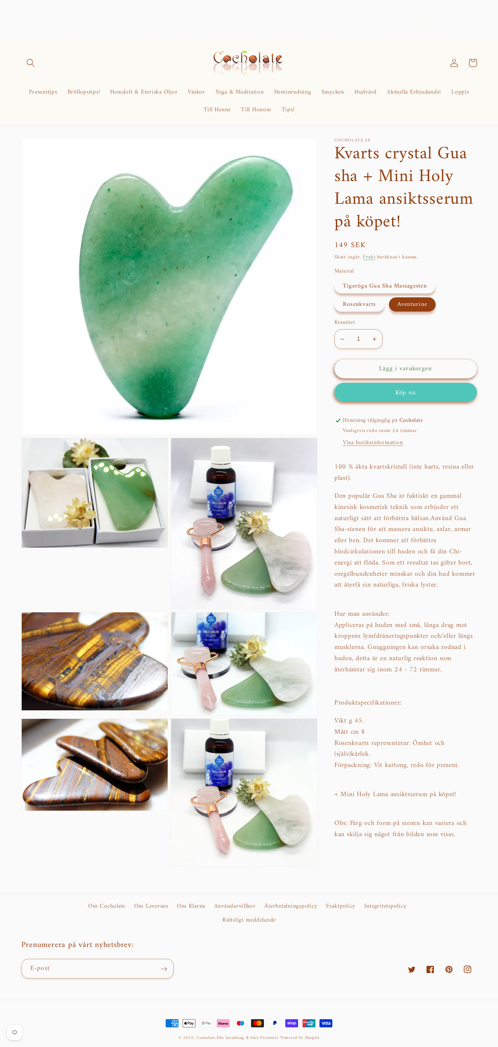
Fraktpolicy (340, 906)
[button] (30, 63)
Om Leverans (151, 906)
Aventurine (412, 304)
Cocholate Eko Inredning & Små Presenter (238, 1038)
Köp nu (405, 392)
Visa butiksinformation (373, 442)
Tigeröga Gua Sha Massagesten (385, 286)
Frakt (369, 257)
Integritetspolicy (385, 906)
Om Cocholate (106, 906)
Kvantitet (344, 323)
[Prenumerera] (164, 969)
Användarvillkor (235, 906)
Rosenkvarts (359, 304)
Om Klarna (191, 906)
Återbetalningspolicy (290, 906)
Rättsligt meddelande (249, 920)
